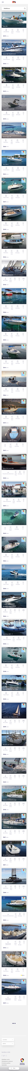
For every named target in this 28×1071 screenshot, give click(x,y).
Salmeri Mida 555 (8, 551)
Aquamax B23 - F (8, 634)
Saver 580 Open (7, 523)
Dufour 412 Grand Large (9, 800)
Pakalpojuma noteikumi (7, 1061)
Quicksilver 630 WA (8, 81)
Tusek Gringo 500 (8, 302)
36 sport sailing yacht (9, 855)
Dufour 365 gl (7, 827)
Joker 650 (5, 910)
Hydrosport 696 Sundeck (10, 440)
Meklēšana (7, 8)
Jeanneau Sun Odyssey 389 (10, 717)
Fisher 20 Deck (7, 219)
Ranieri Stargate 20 (8, 965)
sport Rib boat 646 (8, 468)
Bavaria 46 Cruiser (8, 744)
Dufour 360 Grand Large (10, 772)
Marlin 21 (5, 938)
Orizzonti (5, 579)
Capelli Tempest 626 (8, 109)
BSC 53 (5, 385)
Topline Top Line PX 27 (9, 496)
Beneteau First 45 (8, 275)
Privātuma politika (6, 1063)
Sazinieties (4, 1065)
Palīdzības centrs (6, 1059)
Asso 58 (5, 26)
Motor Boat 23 (7, 330)
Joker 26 (5, 993)
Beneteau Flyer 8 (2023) (9, 606)
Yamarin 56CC (7, 358)
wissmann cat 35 (7, 883)
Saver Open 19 (7, 137)
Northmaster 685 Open (9, 661)
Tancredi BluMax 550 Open (10, 689)
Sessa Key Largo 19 (8, 413)
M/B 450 (5, 247)
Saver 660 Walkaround (9, 54)
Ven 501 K (5, 164)
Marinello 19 (6, 192)
